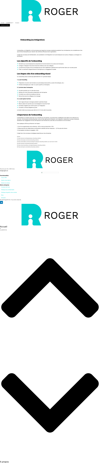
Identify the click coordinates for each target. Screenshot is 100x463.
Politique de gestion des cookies (9, 192)
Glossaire (3, 197)
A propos (4, 461)
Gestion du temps (5, 183)
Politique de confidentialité (7, 189)
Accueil (3, 226)
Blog (2, 195)
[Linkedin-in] (1, 202)
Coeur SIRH (4, 177)
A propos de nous (5, 187)
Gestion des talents (6, 180)
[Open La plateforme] (12, 22)
